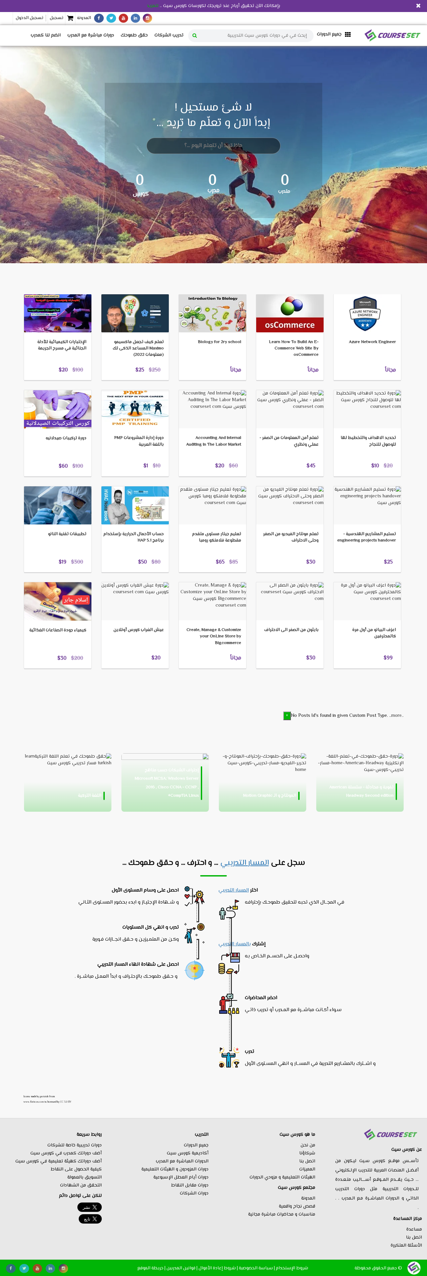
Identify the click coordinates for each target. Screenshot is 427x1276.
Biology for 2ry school (219, 342)
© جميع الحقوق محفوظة (378, 1268)
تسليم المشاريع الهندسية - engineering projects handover (366, 537)
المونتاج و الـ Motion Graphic (269, 795)
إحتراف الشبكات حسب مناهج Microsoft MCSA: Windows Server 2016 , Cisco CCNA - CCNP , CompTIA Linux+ (167, 783)
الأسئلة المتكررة (406, 1245)
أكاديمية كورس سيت (187, 1153)
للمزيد (152, 6)
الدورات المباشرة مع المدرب (182, 1161)
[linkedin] (135, 18)
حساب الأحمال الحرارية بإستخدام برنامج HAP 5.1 (133, 537)
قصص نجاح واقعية (297, 1206)
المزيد (39, 284)
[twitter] (111, 18)
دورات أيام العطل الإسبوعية (180, 1177)
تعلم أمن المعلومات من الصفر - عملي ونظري (289, 441)
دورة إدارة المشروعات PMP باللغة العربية (139, 441)
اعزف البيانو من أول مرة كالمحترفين (374, 633)
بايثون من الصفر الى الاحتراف (291, 630)
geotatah (44, 1097)
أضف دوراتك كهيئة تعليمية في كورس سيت (58, 1161)
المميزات (307, 1169)
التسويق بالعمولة (84, 1177)
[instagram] (147, 18)
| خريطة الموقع (151, 1268)
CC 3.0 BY (65, 1102)
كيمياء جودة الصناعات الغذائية (57, 630)
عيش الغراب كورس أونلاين (138, 630)
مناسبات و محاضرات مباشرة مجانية (281, 1214)
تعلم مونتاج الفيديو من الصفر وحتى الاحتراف (291, 537)
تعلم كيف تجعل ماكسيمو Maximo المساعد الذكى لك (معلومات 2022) (138, 348)
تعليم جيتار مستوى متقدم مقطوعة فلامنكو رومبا (216, 537)
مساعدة (414, 1229)
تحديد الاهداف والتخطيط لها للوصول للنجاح (368, 441)
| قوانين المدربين (181, 1268)
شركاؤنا (307, 1153)
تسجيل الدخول (29, 18)
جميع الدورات (196, 1145)
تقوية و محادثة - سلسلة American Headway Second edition (361, 791)
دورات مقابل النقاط (189, 1185)
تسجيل (56, 18)
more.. (397, 716)
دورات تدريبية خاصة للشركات (74, 1145)
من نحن (308, 1145)
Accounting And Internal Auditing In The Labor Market (213, 441)
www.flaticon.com (33, 1102)
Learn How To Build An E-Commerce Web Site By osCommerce (294, 348)
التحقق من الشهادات (81, 1185)
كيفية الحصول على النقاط (76, 1169)
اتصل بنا (414, 1237)
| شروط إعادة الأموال (218, 1268)
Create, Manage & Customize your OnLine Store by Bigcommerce (213, 636)
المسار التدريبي (244, 863)
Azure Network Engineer (372, 342)
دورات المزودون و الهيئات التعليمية (174, 1169)
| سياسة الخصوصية (257, 1268)
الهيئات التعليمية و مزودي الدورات (282, 1177)
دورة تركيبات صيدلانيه (66, 438)
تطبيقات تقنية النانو (67, 534)
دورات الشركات (194, 1193)
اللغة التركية (89, 795)
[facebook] (99, 18)
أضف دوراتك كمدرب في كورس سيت (66, 1153)
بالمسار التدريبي (235, 944)
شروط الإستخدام (292, 1268)
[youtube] (123, 18)
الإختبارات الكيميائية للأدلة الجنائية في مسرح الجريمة (61, 345)
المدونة (84, 18)
